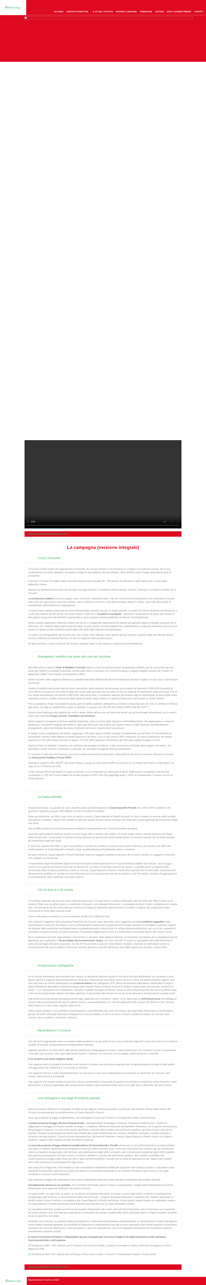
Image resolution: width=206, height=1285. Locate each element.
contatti (198, 12)
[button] (78, 12)
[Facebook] (189, 4)
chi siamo (58, 12)
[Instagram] (195, 4)
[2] (29, 1254)
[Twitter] (202, 4)
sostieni (159, 12)
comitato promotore (77, 12)
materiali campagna (126, 12)
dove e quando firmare (179, 12)
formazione (146, 12)
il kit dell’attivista (103, 12)
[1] (29, 1245)
